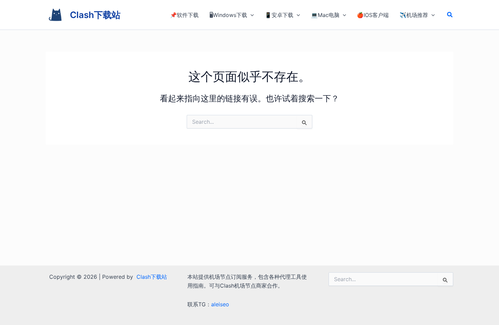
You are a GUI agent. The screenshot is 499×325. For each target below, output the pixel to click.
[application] (250, 15)
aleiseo (220, 304)
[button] (450, 15)
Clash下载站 (95, 15)
